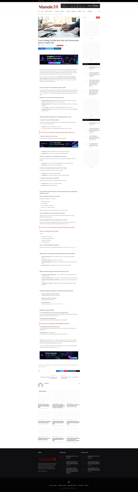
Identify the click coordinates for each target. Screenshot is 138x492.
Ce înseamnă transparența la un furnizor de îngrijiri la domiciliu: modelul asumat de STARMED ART (94, 74)
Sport (84, 11)
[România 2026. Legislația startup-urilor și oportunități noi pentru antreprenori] (58, 398)
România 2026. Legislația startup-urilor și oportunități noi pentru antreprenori (58, 406)
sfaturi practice (66, 79)
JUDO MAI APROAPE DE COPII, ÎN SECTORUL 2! (60, 1)
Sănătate (79, 11)
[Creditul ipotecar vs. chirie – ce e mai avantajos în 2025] (73, 398)
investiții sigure (51, 332)
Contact (87, 485)
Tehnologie (90, 11)
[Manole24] (48, 6)
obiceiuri (71, 103)
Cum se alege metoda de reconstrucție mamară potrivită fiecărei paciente (93, 144)
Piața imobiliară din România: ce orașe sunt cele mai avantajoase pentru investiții (73, 439)
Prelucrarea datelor (71, 485)
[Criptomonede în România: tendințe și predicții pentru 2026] (58, 415)
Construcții (57, 11)
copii (73, 107)
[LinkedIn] (34, 62)
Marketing (73, 11)
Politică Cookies (53, 485)
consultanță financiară (72, 247)
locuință (57, 102)
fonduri (53, 183)
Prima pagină (40, 14)
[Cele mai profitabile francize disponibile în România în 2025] (58, 431)
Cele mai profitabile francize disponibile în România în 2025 (58, 439)
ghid (43, 76)
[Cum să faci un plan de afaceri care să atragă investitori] (44, 415)
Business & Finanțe (48, 11)
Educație (62, 11)
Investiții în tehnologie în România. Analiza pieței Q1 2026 (44, 406)
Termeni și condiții (62, 485)
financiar (45, 207)
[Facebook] (34, 56)
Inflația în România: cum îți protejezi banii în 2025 (44, 439)
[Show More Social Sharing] (62, 49)
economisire (58, 71)
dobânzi (41, 123)
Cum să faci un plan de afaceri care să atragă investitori (44, 422)
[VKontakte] (34, 65)
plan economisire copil (42, 366)
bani (47, 91)
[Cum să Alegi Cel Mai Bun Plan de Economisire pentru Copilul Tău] (59, 26)
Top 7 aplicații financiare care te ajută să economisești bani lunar (73, 422)
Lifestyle (68, 11)
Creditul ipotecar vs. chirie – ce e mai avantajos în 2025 (73, 405)
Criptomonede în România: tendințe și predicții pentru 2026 (58, 422)
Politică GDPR (81, 485)
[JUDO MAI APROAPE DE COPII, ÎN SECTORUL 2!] (85, 68)
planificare (43, 345)
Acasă (42, 11)
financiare (57, 347)
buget (43, 281)
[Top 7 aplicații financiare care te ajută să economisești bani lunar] (73, 415)
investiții (49, 93)
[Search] (99, 11)
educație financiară (58, 303)
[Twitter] (34, 59)
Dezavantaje (44, 128)
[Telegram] (34, 67)
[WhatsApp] (34, 70)
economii (41, 93)
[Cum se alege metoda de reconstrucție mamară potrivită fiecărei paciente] (85, 145)
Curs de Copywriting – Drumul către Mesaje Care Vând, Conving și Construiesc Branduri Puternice (94, 137)
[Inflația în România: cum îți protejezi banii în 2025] (44, 431)
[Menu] (38, 11)
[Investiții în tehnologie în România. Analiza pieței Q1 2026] (44, 398)
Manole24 (43, 45)
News (43, 14)
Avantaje (43, 107)
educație (54, 102)
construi (64, 345)
